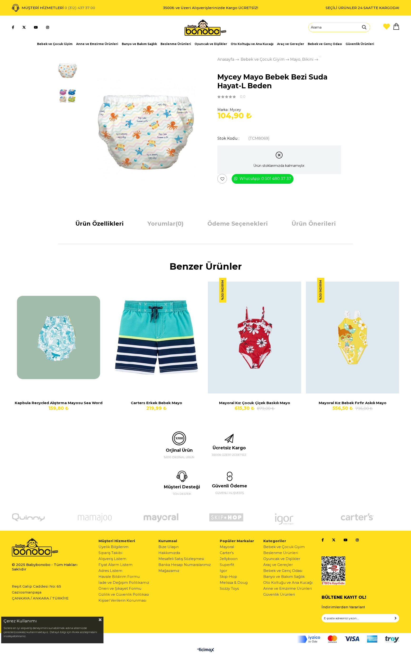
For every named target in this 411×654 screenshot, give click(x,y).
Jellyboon (229, 558)
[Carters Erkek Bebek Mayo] (156, 337)
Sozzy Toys (229, 588)
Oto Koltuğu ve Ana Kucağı (252, 44)
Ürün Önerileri (314, 223)
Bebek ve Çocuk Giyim (55, 44)
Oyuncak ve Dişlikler (211, 44)
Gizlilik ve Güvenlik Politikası (123, 594)
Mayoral (227, 547)
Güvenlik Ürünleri (360, 44)
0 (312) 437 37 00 (80, 7)
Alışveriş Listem (112, 558)
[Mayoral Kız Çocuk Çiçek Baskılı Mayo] (254, 337)
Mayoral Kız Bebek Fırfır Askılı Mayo (353, 403)
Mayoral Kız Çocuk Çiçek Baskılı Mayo (254, 403)
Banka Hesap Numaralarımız (184, 564)
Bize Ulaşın (168, 547)
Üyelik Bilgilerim (113, 547)
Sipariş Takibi (110, 552)
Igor (223, 570)
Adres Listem (110, 570)
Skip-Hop (228, 576)
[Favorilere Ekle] (222, 179)
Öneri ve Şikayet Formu (119, 588)
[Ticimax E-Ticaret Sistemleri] (205, 650)
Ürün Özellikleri (99, 223)
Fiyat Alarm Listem (115, 564)
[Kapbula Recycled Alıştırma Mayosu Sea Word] (58, 337)
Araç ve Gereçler (290, 44)
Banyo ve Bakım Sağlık (139, 44)
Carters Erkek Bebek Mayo (156, 403)
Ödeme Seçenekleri (237, 223)
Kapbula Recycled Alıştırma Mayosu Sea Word (59, 403)
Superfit (227, 564)
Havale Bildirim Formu (119, 576)
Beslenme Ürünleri (176, 44)
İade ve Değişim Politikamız (123, 582)
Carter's (227, 552)
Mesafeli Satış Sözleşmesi (181, 558)
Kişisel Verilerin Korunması (122, 600)
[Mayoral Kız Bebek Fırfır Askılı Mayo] (352, 337)
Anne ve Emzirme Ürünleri (97, 44)
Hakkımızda (169, 552)
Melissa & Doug (234, 582)
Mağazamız (168, 570)
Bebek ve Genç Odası (325, 44)
